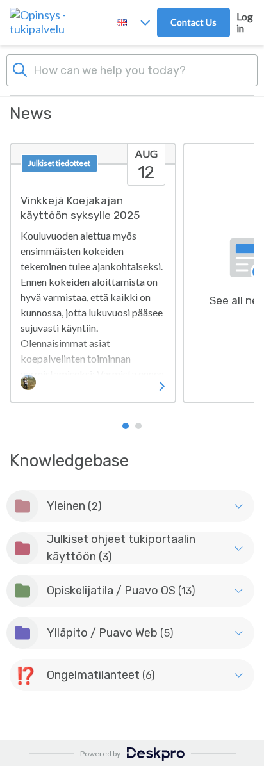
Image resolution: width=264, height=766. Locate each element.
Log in (244, 22)
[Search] (20, 68)
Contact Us (193, 22)
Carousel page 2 (138, 426)
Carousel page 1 (125, 426)
